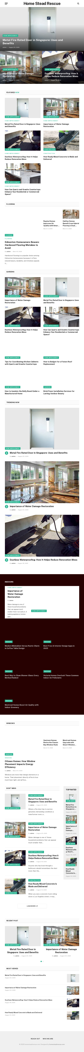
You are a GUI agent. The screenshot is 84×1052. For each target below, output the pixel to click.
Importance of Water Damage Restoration (18, 75)
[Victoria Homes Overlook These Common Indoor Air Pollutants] (61, 662)
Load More (31, 906)
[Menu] (6, 3)
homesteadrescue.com (57, 1044)
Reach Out (35, 1039)
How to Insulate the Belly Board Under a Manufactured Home (22, 392)
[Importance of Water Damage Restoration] (21, 67)
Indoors (9, 641)
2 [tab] (43, 961)
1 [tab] (41, 961)
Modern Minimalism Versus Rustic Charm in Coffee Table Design (22, 647)
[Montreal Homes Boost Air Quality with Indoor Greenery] (23, 692)
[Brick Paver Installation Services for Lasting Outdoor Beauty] (61, 378)
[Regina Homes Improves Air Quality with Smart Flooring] (51, 214)
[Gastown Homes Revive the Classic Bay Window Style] (51, 733)
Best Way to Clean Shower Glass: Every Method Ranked (22, 676)
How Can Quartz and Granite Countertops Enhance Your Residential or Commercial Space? (22, 192)
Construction (49, 149)
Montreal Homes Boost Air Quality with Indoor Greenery (21, 706)
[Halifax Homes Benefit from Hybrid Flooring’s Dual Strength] (71, 214)
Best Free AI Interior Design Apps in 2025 (58, 647)
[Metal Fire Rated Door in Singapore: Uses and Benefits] (42, 29)
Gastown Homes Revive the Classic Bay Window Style (50, 742)
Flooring (9, 235)
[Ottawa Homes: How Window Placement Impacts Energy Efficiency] (23, 742)
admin (5, 47)
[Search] (78, 3)
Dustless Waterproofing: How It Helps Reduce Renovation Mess (61, 75)
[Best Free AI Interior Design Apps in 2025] (61, 633)
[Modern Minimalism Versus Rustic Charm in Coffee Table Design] (23, 633)
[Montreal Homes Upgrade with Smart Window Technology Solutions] (71, 733)
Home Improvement (10, 35)
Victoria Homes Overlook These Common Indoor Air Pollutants (61, 676)
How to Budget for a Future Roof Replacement (57, 363)
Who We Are (48, 1039)
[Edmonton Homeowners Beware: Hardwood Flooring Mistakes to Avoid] (23, 223)
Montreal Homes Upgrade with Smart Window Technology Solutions (69, 742)
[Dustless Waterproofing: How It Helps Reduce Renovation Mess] (63, 67)
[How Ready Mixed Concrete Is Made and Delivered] (61, 141)
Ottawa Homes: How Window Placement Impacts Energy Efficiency (20, 764)
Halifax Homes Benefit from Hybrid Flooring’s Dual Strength (71, 223)
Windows (9, 754)
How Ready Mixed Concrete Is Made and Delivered (60, 158)
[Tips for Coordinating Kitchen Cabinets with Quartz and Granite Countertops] (23, 349)
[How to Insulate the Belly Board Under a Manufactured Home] (23, 378)
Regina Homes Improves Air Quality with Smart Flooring (51, 223)
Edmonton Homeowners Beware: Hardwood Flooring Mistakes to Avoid (22, 245)
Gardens (47, 387)
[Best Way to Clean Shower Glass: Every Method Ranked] (23, 662)
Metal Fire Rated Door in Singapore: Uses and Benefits (33, 41)
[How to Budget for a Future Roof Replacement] (61, 349)
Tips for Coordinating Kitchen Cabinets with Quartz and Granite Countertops (21, 363)
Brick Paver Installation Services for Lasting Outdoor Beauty (58, 392)
